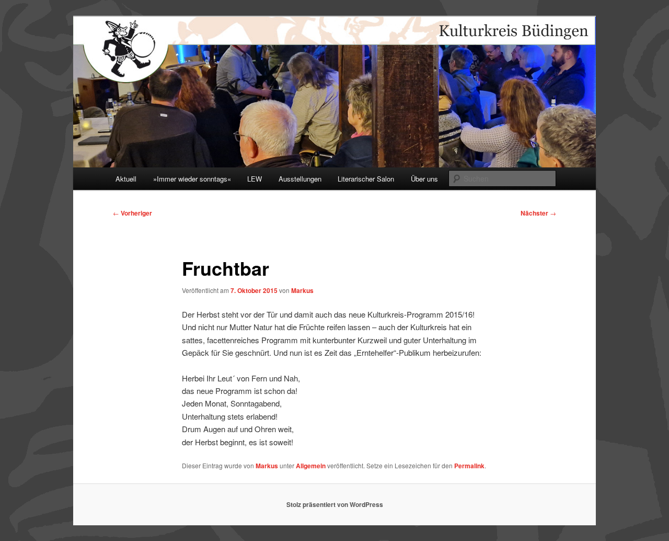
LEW (254, 179)
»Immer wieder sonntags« (192, 179)
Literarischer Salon (366, 179)
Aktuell (126, 179)
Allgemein (311, 465)
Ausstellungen (300, 179)
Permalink (469, 465)
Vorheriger (132, 213)
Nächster (538, 213)
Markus (302, 290)
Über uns (424, 179)
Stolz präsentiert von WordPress (334, 504)
